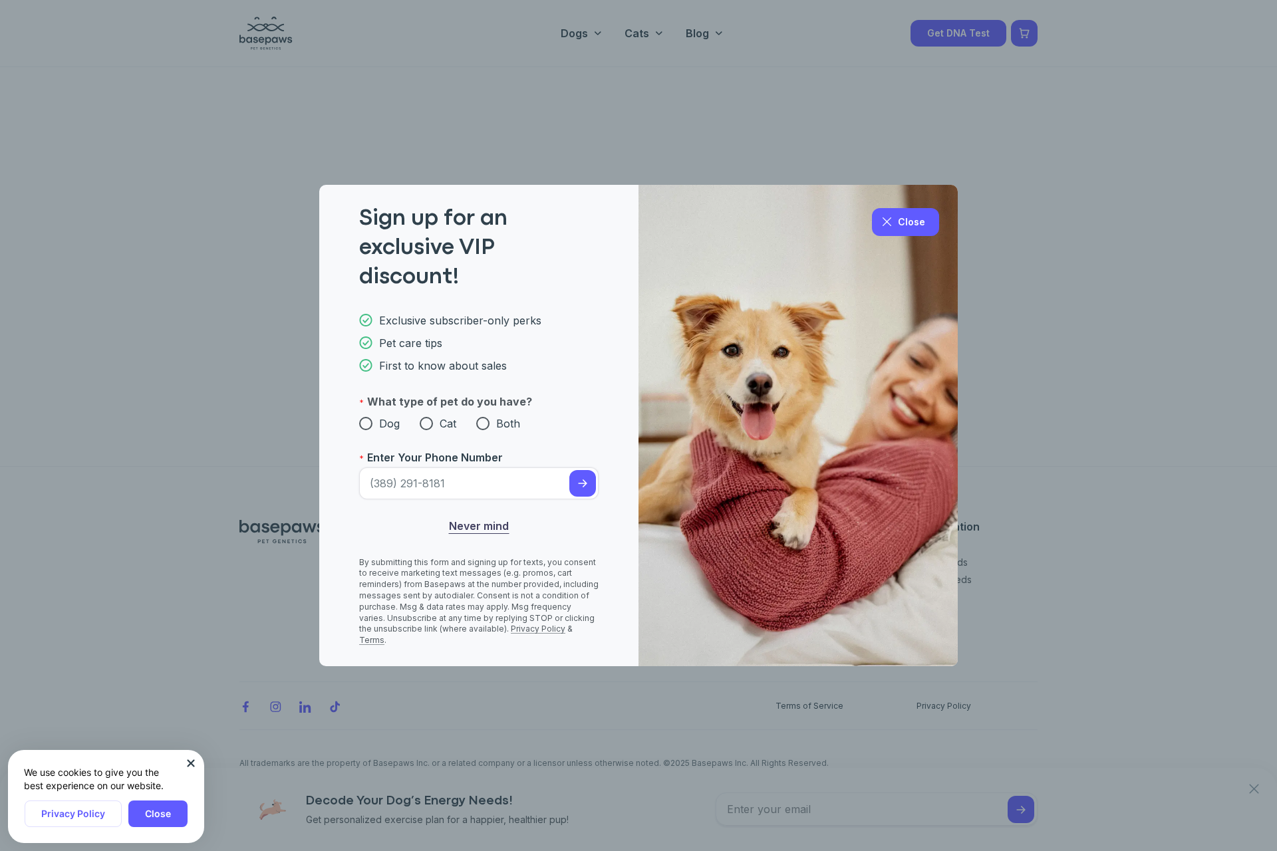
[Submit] (582, 483)
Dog (389, 423)
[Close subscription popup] (191, 763)
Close (158, 813)
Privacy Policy (73, 813)
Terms (371, 640)
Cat (448, 423)
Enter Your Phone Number (435, 457)
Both (508, 423)
